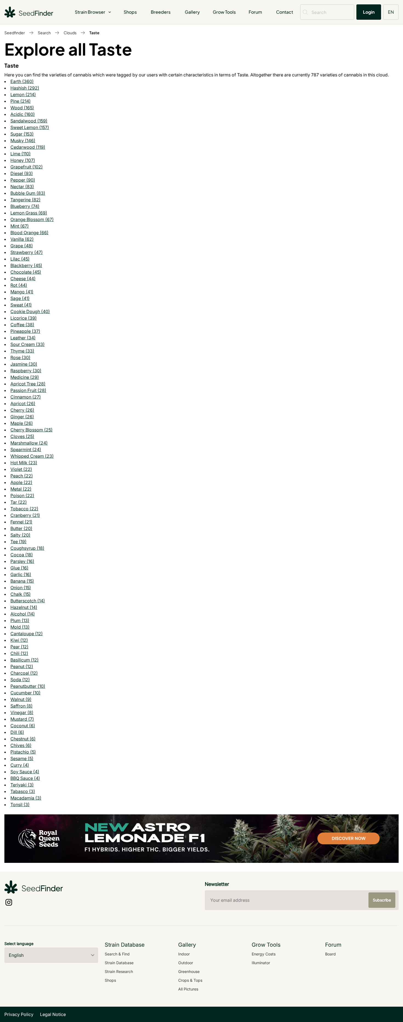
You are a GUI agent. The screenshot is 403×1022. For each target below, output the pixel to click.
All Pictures (188, 989)
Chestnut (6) (23, 739)
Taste (94, 32)
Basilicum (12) (24, 660)
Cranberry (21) (25, 515)
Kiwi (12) (19, 640)
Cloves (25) (22, 436)
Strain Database (119, 962)
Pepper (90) (22, 180)
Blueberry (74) (24, 206)
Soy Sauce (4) (24, 771)
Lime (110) (20, 153)
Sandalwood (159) (28, 121)
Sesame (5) (21, 758)
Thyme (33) (22, 351)
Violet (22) (21, 469)
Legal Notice (53, 1014)
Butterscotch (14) (27, 600)
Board (330, 954)
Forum (255, 12)
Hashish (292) (24, 88)
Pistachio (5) (23, 752)
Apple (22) (21, 482)
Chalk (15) (20, 594)
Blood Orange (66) (29, 232)
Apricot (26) (22, 403)
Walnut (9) (21, 699)
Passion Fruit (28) (28, 390)
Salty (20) (20, 535)
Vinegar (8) (21, 712)
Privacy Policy (18, 1014)
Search (44, 32)
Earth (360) (22, 81)
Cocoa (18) (21, 554)
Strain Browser (90, 12)
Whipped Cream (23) (32, 456)
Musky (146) (22, 140)
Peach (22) (21, 476)
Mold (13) (20, 627)
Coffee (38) (22, 324)
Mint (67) (19, 226)
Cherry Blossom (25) (31, 430)
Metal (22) (21, 489)
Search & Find (117, 954)
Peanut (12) (21, 666)
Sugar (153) (22, 134)
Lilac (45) (20, 259)
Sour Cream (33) (27, 344)
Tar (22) (18, 502)
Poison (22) (22, 495)
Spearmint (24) (25, 449)
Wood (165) (22, 107)
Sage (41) (20, 298)
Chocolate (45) (25, 272)
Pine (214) (20, 101)
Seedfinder (14, 32)
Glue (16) (19, 568)
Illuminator (261, 962)
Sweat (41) (21, 305)
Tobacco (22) (24, 508)
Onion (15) (20, 587)
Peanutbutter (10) (27, 686)
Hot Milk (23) (23, 462)
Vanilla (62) (22, 239)
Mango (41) (21, 291)
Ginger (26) (22, 416)
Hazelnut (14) (23, 607)
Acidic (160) (22, 114)
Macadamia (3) (25, 798)
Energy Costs (264, 954)
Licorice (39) (23, 318)
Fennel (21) (21, 522)
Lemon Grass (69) (28, 213)
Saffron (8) (21, 706)
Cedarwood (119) (27, 147)
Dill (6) (17, 732)
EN (391, 12)
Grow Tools (224, 12)
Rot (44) (18, 285)
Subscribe (382, 900)
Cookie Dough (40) (30, 311)
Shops (130, 12)
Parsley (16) (22, 561)
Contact (284, 12)
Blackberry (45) (26, 265)
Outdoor (185, 962)
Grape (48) (21, 245)
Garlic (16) (20, 574)
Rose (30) (20, 357)
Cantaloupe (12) (26, 633)
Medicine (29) (24, 377)
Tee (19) (18, 541)
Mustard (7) (22, 719)
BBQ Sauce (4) (25, 778)
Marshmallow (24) (29, 443)
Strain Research (119, 971)
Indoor (184, 954)
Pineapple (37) (25, 331)
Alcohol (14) (22, 614)
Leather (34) (23, 337)
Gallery (192, 12)
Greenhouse (189, 971)
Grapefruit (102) (26, 167)
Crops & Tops (190, 980)
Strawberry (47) (26, 252)
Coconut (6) (22, 725)
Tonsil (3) (20, 804)
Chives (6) (21, 745)
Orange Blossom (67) (32, 219)
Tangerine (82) (25, 199)
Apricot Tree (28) (28, 384)
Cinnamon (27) (25, 397)
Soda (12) (20, 679)
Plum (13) (19, 620)
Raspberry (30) (25, 370)
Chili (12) (19, 653)
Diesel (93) (21, 173)
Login (368, 12)
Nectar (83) (22, 186)
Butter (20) (21, 528)
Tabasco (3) (22, 791)
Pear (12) (19, 646)
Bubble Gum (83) (27, 193)
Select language (18, 943)
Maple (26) (21, 423)
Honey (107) (22, 160)
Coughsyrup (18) (27, 548)
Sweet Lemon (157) (29, 127)
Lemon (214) (23, 94)
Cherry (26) (22, 410)
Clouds (70, 32)
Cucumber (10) (25, 692)
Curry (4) (19, 765)
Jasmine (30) (23, 364)
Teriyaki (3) (22, 785)
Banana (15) (22, 581)
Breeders (161, 12)
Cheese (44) (23, 278)
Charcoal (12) (24, 673)
